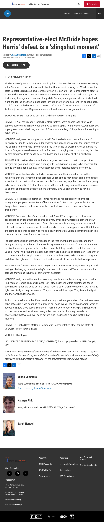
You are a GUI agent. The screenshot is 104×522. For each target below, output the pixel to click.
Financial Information (69, 464)
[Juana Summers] (9, 381)
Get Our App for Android (87, 458)
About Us (43, 458)
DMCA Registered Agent (14, 504)
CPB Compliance (67, 476)
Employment (44, 476)
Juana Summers (18, 54)
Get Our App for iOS (88, 465)
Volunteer (64, 458)
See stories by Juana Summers (35, 388)
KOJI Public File (45, 470)
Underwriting (65, 470)
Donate (93, 4)
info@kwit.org (15, 500)
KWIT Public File (45, 464)
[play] (7, 13)
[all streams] (100, 13)
